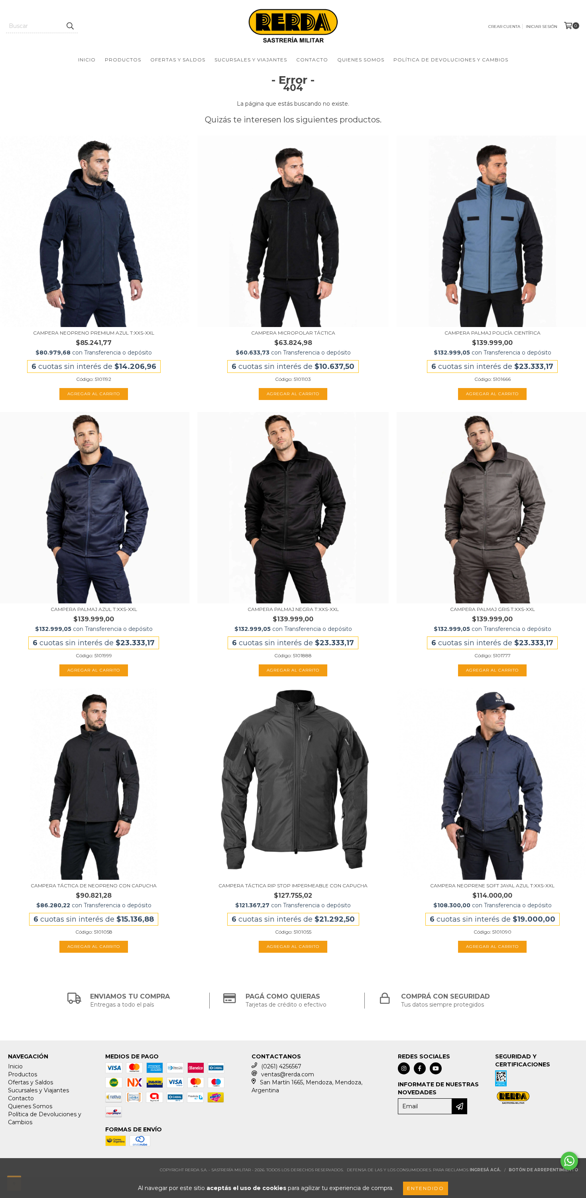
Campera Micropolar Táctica (293, 333)
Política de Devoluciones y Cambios (450, 60)
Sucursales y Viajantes (250, 60)
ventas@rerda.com (287, 1074)
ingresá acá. (485, 1169)
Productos (123, 60)
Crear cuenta (504, 26)
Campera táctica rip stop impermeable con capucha (293, 886)
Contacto (312, 60)
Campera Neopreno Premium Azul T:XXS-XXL (93, 333)
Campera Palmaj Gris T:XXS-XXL (492, 609)
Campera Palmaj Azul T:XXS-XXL (94, 609)
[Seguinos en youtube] (436, 1068)
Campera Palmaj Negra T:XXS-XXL (293, 609)
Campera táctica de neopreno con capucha (94, 886)
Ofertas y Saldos (177, 60)
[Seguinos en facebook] (420, 1068)
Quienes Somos (360, 60)
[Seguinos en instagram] (404, 1068)
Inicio (87, 60)
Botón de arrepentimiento (543, 1169)
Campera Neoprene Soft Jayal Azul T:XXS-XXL (492, 886)
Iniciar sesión (541, 26)
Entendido (425, 1188)
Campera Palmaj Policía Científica (492, 333)
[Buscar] (70, 26)
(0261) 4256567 (281, 1066)
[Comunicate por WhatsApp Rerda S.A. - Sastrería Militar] (569, 1161)
